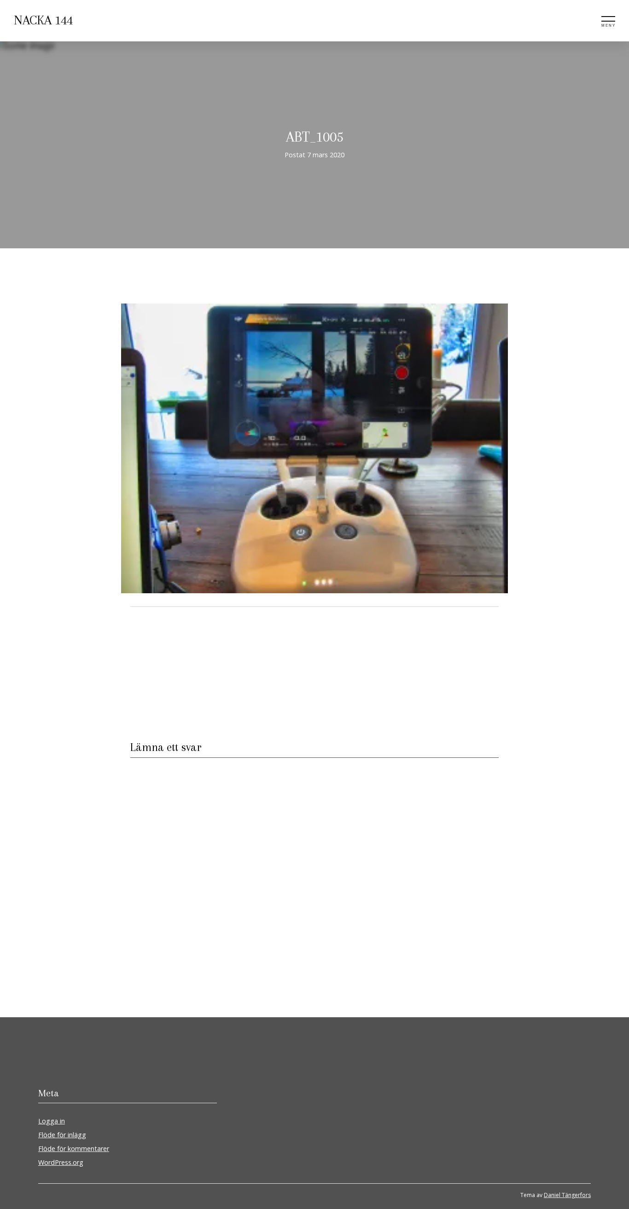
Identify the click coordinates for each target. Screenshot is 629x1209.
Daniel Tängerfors (567, 1195)
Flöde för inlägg (62, 1134)
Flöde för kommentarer (73, 1148)
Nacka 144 (43, 20)
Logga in (51, 1121)
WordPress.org (60, 1162)
